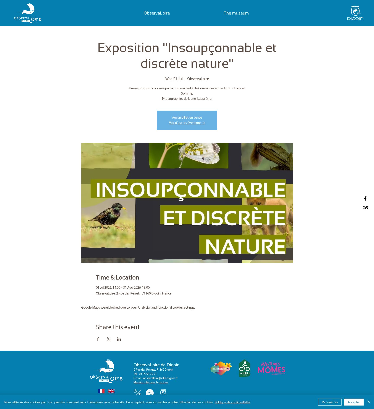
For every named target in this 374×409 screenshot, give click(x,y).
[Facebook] (365, 198)
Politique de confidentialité (232, 402)
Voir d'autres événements (187, 123)
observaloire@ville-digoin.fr (160, 378)
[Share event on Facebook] (98, 339)
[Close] (368, 402)
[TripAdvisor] (365, 207)
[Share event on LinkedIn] (119, 339)
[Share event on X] (108, 339)
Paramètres (330, 402)
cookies (163, 382)
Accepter (354, 402)
